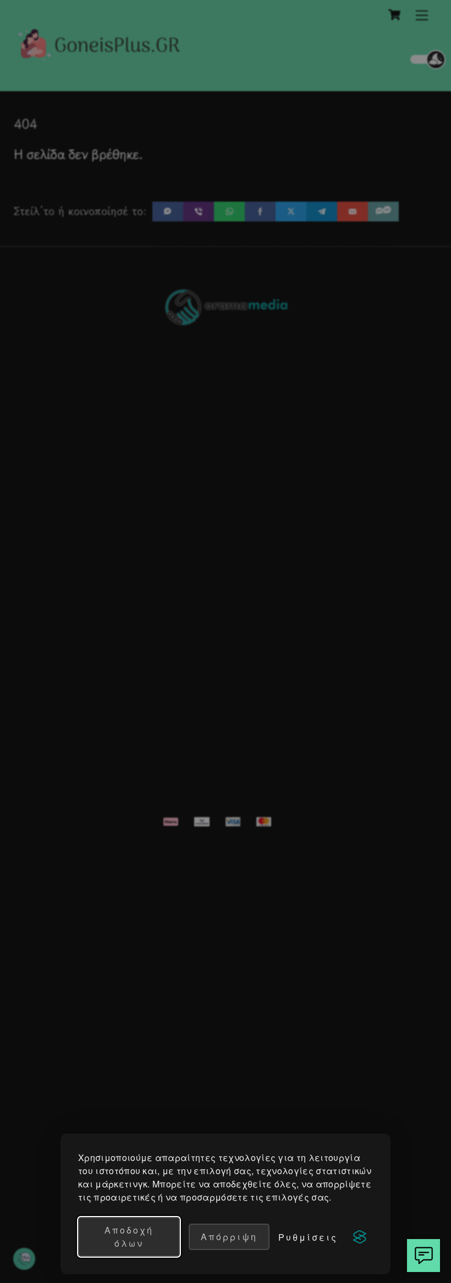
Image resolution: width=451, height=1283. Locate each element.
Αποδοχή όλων (129, 1236)
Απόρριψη (229, 1236)
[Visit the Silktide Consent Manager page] (359, 1237)
